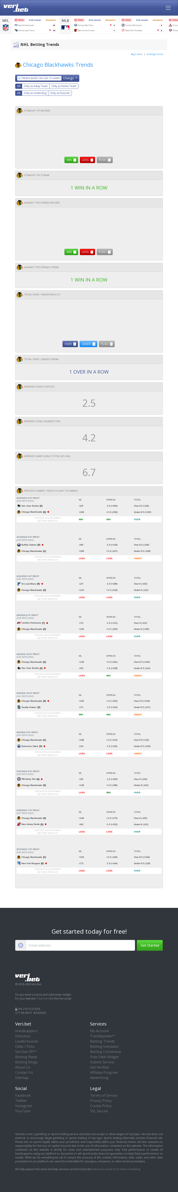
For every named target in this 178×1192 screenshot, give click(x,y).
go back (137, 54)
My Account (99, 1030)
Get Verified (99, 1067)
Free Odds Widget (104, 1056)
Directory (22, 1036)
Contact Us (24, 1072)
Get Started (150, 945)
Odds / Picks (25, 1046)
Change (48, 78)
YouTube (22, 1111)
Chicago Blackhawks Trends (58, 64)
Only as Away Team (36, 86)
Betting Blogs (26, 1062)
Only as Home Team (63, 86)
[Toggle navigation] (168, 7)
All (18, 86)
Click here (43, 998)
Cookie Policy (101, 1105)
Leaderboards (26, 1041)
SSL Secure (99, 1111)
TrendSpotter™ (102, 1036)
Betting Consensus (105, 1051)
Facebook (23, 1095)
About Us (22, 1067)
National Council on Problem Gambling (116, 1169)
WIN (70, 160)
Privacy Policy (101, 1100)
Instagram (23, 1105)
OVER (69, 344)
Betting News (26, 1056)
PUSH (104, 160)
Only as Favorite (60, 93)
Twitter (21, 1100)
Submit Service (102, 1062)
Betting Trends (102, 1041)
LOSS (87, 160)
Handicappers (26, 1030)
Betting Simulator (104, 1046)
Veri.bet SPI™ (25, 1051)
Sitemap (21, 1077)
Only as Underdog (35, 93)
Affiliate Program (104, 1072)
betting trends (155, 54)
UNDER (88, 344)
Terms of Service (103, 1095)
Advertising (99, 1077)
